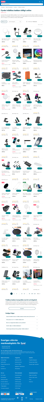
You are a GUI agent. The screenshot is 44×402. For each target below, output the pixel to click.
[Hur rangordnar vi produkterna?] (27, 22)
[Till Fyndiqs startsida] (3, 1)
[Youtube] (26, 398)
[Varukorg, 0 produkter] (39, 1)
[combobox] (22, 4)
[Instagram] (22, 398)
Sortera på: (30, 21)
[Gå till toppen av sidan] (41, 338)
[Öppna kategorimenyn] (42, 1)
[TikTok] (17, 398)
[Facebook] (22, 400)
